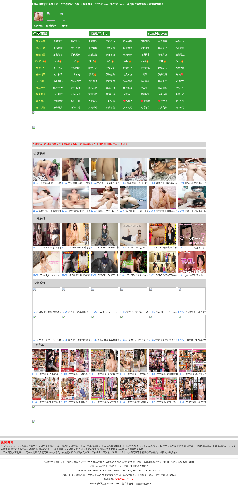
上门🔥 (75, 61)
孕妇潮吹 (127, 54)
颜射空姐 (92, 54)
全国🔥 (127, 61)
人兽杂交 (75, 74)
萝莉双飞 (162, 48)
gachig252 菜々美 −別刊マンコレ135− (201, 275)
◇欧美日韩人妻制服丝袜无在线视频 (19, 452)
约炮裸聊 (110, 81)
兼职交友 (162, 68)
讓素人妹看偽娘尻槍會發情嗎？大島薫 (113, 340)
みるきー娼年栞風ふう (76, 312)
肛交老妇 (110, 54)
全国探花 (110, 87)
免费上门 (180, 94)
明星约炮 (162, 94)
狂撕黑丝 (180, 54)
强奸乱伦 (75, 41)
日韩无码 (145, 41)
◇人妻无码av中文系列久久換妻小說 (55, 452)
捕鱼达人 (58, 107)
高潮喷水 (180, 48)
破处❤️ (180, 74)
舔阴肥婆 (75, 54)
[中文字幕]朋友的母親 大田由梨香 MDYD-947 (146, 374)
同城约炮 (75, 68)
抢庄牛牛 (180, 101)
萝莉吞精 (58, 54)
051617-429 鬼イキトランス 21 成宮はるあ (145, 275)
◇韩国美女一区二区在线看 (87, 452)
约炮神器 (127, 68)
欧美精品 (110, 107)
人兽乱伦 (127, 107)
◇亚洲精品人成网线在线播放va (162, 452)
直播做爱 (58, 48)
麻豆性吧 (75, 107)
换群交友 (58, 68)
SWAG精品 (75, 81)
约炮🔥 (145, 61)
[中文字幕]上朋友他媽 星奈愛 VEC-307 (202, 402)
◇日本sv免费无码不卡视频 (132, 452)
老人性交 (127, 74)
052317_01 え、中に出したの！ (139, 247)
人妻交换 (162, 107)
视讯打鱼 (75, 101)
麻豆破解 (58, 81)
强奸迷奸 (162, 74)
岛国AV (180, 81)
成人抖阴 (92, 81)
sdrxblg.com (157, 33)
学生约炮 (145, 68)
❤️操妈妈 (145, 101)
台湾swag (58, 87)
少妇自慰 (75, 48)
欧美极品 (127, 41)
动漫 (145, 74)
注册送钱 (110, 101)
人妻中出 (127, 94)
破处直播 (145, 48)
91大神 (179, 87)
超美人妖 (92, 87)
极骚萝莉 (58, 41)
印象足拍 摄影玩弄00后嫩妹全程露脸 (171, 183)
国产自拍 (110, 41)
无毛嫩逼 (145, 107)
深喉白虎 (162, 54)
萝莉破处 (75, 87)
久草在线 (40, 33)
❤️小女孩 (162, 101)
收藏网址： (99, 33)
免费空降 (180, 68)
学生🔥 (110, 61)
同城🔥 (58, 61)
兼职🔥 (93, 61)
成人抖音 (58, 74)
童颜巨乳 (92, 41)
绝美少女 (180, 41)
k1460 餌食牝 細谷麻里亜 (165, 247)
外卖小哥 (145, 87)
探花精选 (127, 81)
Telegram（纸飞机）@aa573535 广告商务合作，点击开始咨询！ (119, 483)
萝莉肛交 (162, 81)
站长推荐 (58, 94)
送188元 (180, 107)
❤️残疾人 (128, 101)
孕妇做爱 (110, 74)
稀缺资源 (110, 48)
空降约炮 (110, 94)
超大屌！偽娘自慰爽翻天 (77, 340)
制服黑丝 (127, 48)
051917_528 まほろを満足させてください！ (58, 247)
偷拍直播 (92, 48)
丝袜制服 (127, 87)
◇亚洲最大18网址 (110, 452)
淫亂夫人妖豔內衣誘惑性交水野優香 (54, 312)
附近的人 (92, 68)
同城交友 (110, 68)
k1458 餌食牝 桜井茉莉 (77, 275)
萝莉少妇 (92, 94)
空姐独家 (145, 94)
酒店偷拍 (162, 87)
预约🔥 (180, 61)
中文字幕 (162, 41)
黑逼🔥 (93, 74)
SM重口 (145, 81)
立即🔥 (162, 61)
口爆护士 (145, 54)
